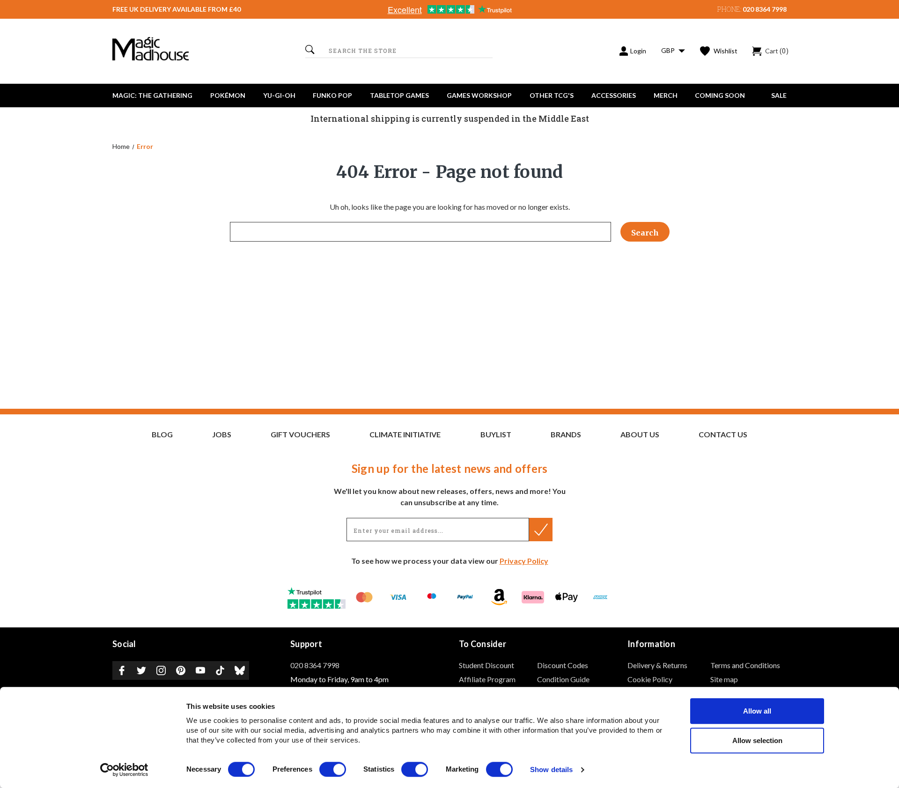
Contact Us (723, 434)
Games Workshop (479, 95)
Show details (551, 770)
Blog (162, 434)
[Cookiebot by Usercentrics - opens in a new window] (124, 770)
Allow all (757, 711)
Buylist (495, 434)
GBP (668, 50)
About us (639, 434)
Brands (566, 434)
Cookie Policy (649, 679)
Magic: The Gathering (152, 95)
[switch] (332, 769)
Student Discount (486, 665)
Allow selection (757, 740)
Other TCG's (552, 95)
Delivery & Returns (657, 665)
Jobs (221, 434)
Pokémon (227, 95)
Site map (724, 679)
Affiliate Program (487, 679)
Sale (779, 95)
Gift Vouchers (300, 434)
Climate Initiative (405, 434)
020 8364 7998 (765, 9)
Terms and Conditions (745, 665)
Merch (666, 95)
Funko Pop (332, 95)
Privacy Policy (524, 560)
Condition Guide (563, 679)
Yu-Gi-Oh (279, 95)
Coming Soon (720, 95)
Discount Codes (562, 665)
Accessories (613, 95)
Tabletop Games (399, 95)
